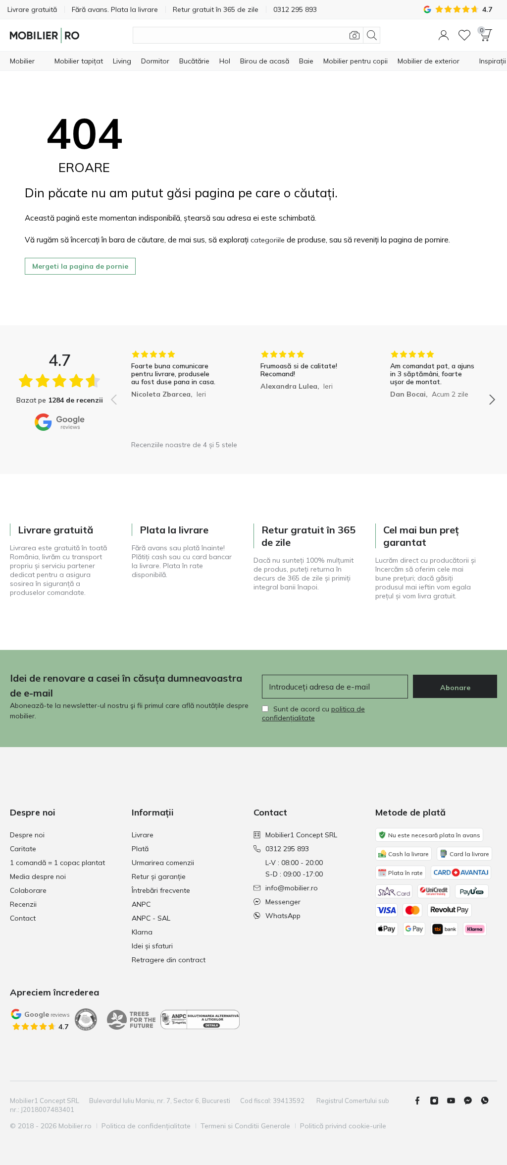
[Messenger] (471, 1100)
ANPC (141, 904)
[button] (444, 35)
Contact (23, 918)
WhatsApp (283, 915)
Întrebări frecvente (161, 890)
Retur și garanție (159, 876)
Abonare (455, 687)
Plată (140, 848)
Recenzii (23, 904)
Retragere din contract (168, 959)
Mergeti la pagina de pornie (80, 266)
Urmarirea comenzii (163, 862)
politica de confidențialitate (313, 713)
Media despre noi (38, 876)
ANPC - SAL (151, 918)
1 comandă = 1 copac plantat (57, 862)
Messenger (283, 901)
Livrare (142, 834)
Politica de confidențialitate (146, 1125)
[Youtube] (455, 1100)
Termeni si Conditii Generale (245, 1125)
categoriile (268, 239)
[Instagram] (438, 1100)
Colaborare (28, 890)
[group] (173, 392)
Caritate (23, 848)
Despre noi (27, 834)
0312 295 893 (287, 848)
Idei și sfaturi (152, 945)
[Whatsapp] (488, 1100)
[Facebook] (421, 1100)
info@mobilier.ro (291, 887)
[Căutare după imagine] (354, 35)
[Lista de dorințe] (464, 35)
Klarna (142, 932)
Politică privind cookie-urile (343, 1125)
